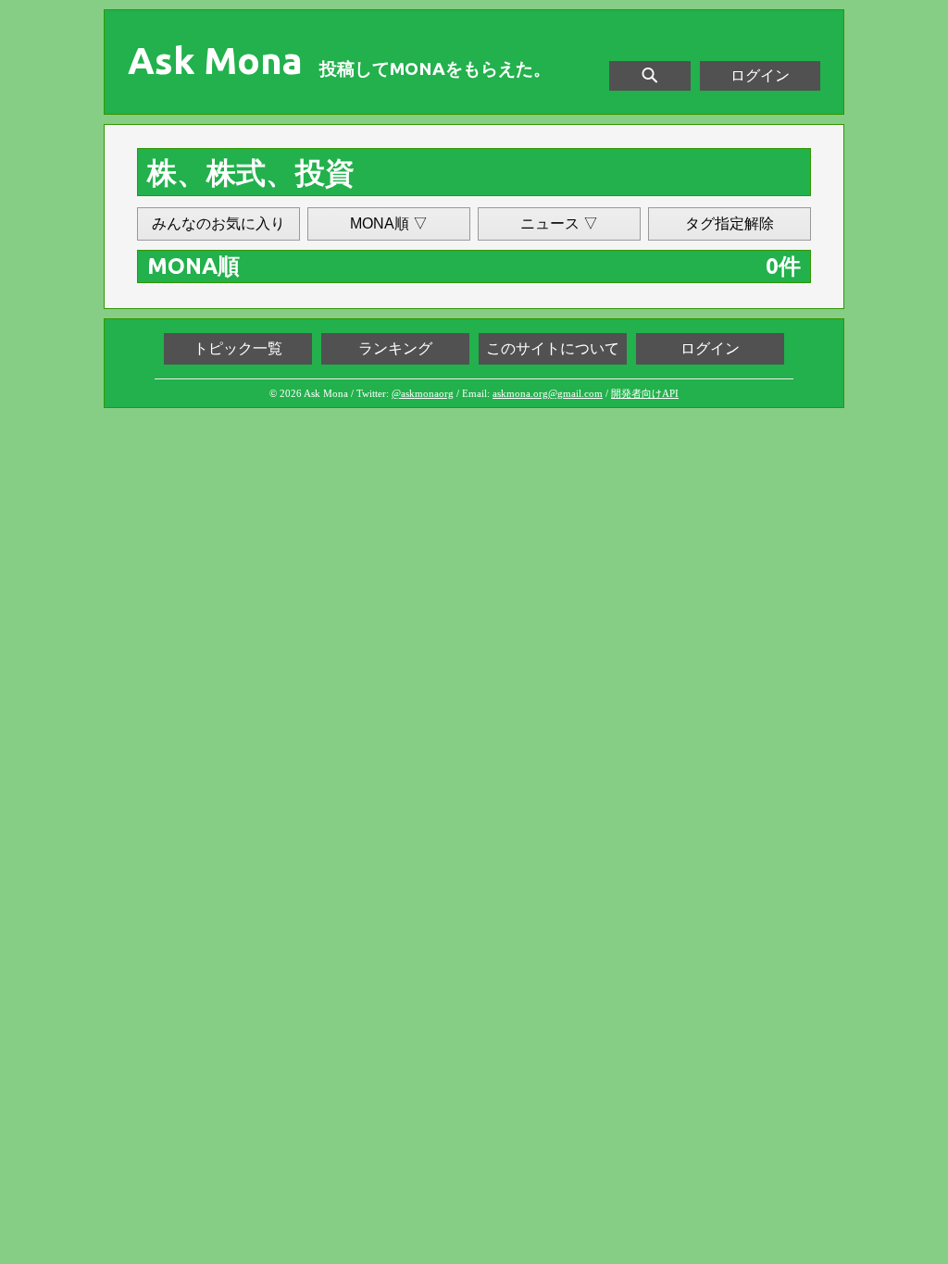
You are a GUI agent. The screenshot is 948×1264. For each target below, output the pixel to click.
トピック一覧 (237, 348)
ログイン (760, 75)
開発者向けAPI (645, 393)
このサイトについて (552, 348)
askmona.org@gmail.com (548, 393)
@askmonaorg (423, 393)
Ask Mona (215, 61)
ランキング (395, 348)
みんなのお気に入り (218, 223)
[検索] (650, 76)
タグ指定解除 (729, 223)
